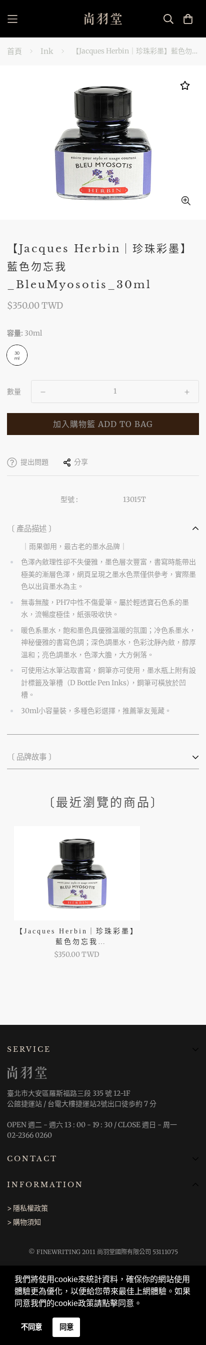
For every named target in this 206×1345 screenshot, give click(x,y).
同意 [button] (67, 1327)
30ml (17, 355)
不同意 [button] (31, 1327)
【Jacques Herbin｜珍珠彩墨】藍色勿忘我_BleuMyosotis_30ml (77, 937)
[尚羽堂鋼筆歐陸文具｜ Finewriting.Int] (103, 18)
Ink (47, 51)
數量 (14, 391)
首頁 (14, 51)
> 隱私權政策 (27, 1208)
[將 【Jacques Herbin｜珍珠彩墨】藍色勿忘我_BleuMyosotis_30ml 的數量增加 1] (187, 392)
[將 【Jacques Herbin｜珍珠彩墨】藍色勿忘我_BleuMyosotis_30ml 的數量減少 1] (43, 392)
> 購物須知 (24, 1222)
